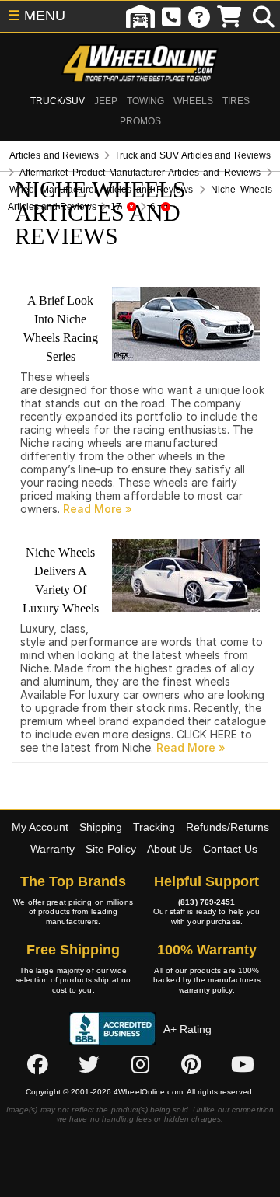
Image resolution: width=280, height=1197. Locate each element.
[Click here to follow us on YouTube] (242, 1064)
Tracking (154, 827)
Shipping (100, 827)
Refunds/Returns (227, 827)
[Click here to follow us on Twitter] (88, 1064)
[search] (264, 16)
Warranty (52, 849)
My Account (40, 827)
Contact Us (230, 849)
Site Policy (111, 849)
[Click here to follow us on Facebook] (37, 1064)
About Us (169, 849)
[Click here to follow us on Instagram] (140, 1064)
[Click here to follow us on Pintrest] (191, 1064)
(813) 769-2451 (206, 902)
